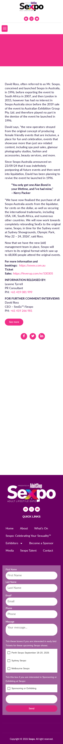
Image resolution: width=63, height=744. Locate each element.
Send (31, 708)
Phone (9, 608)
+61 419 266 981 (21, 310)
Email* (9, 596)
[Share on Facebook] (24, 336)
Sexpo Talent (28, 550)
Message (10, 622)
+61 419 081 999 (21, 292)
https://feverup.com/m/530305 (33, 273)
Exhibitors (12, 543)
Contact (48, 550)
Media (10, 550)
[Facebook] (26, 18)
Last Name (11, 582)
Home (10, 528)
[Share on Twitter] (33, 336)
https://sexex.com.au (32, 265)
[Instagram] (31, 18)
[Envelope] (37, 18)
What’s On (41, 528)
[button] (5, 28)
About (24, 528)
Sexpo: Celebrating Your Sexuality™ (28, 536)
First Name (11, 570)
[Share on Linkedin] (41, 336)
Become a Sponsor (41, 543)
